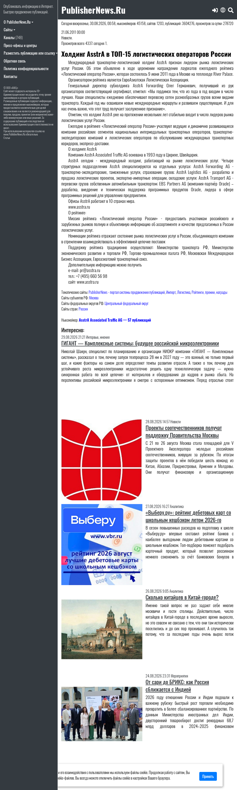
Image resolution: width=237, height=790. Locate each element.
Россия (83, 309)
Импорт (171, 292)
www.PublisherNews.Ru (14, 134)
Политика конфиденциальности (26, 68)
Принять (208, 776)
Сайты (8, 29)
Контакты (10, 76)
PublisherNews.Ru (93, 9)
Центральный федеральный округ (127, 303)
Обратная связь (15, 61)
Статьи (6, 138)
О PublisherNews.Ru (17, 22)
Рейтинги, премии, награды (209, 292)
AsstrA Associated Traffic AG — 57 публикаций (115, 320)
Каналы (13, 37)
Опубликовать (12, 6)
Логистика (183, 292)
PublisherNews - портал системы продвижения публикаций (127, 292)
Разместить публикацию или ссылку (29, 53)
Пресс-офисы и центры (20, 45)
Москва (93, 298)
